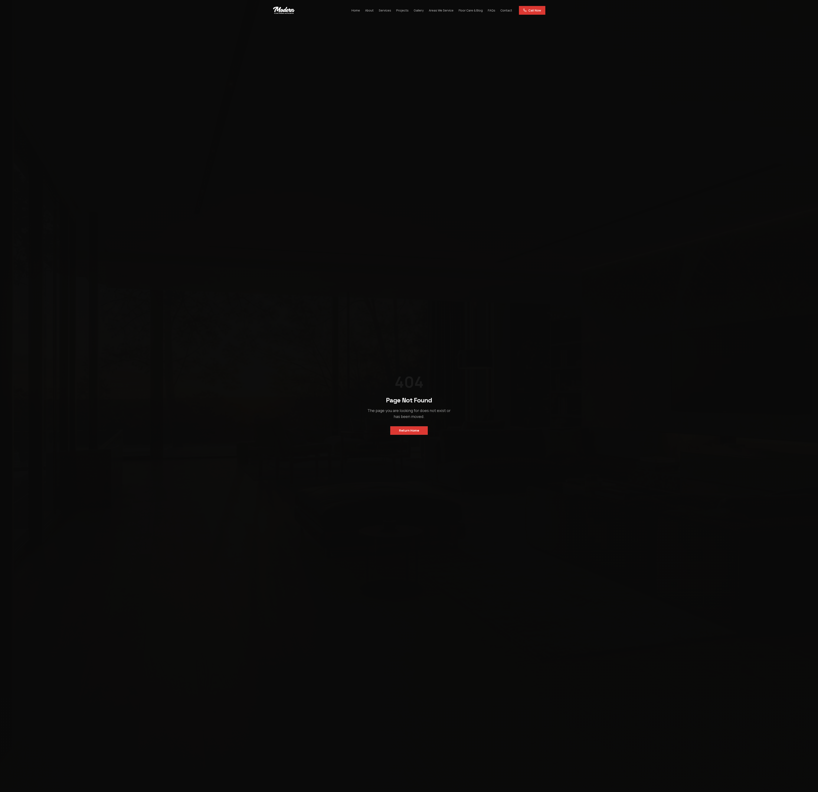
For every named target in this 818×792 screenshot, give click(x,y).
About (369, 10)
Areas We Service (441, 10)
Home (355, 10)
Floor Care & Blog (471, 10)
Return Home (409, 430)
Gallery (419, 10)
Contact (506, 10)
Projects (402, 10)
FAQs (491, 10)
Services (385, 10)
